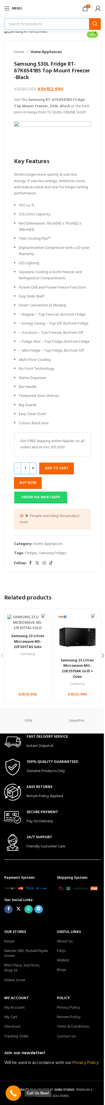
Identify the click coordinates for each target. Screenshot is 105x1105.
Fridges (31, 553)
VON (28, 721)
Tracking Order (16, 1036)
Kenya (9, 941)
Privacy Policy (68, 1007)
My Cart (10, 1017)
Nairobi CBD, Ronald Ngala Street (26, 953)
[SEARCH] (95, 24)
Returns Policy (69, 1017)
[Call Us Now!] (13, 1093)
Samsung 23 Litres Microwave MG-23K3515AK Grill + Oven (77, 668)
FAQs (61, 951)
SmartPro (77, 721)
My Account (14, 1007)
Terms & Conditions (73, 1026)
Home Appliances (46, 52)
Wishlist (63, 960)
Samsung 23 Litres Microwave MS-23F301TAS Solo (27, 641)
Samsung (27, 654)
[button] (9, 32)
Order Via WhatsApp (40, 497)
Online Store (14, 980)
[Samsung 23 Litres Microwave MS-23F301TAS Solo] (27, 623)
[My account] (98, 8)
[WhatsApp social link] (28, 909)
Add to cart (56, 468)
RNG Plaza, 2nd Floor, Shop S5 (22, 968)
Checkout (12, 1026)
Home (19, 52)
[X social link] (37, 563)
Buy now (28, 483)
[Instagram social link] (44, 563)
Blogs (61, 970)
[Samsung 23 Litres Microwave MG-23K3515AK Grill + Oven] (77, 635)
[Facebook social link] (30, 563)
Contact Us (66, 1036)
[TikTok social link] (51, 563)
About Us (65, 941)
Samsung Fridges (52, 553)
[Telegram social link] (38, 909)
